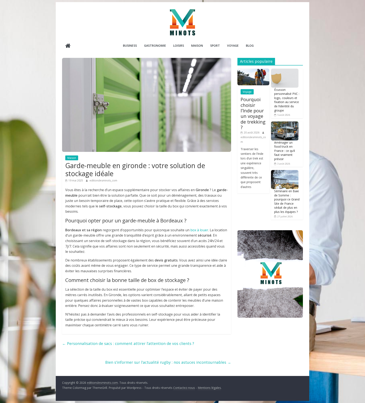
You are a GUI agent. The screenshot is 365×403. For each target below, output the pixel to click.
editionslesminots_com (103, 180)
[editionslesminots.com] (68, 46)
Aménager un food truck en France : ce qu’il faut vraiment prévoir (284, 150)
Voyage (233, 46)
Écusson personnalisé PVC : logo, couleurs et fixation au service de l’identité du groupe (286, 100)
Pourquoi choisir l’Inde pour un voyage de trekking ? (253, 113)
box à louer (199, 230)
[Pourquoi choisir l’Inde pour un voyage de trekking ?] (253, 71)
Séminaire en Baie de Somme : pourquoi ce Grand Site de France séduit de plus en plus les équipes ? (287, 201)
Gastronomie (155, 46)
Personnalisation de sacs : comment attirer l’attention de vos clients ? (128, 343)
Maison (197, 46)
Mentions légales (209, 388)
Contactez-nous (184, 388)
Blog (250, 46)
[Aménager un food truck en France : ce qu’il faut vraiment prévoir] (284, 124)
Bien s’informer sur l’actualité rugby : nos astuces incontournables (168, 362)
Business (130, 46)
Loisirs (178, 46)
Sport (215, 46)
